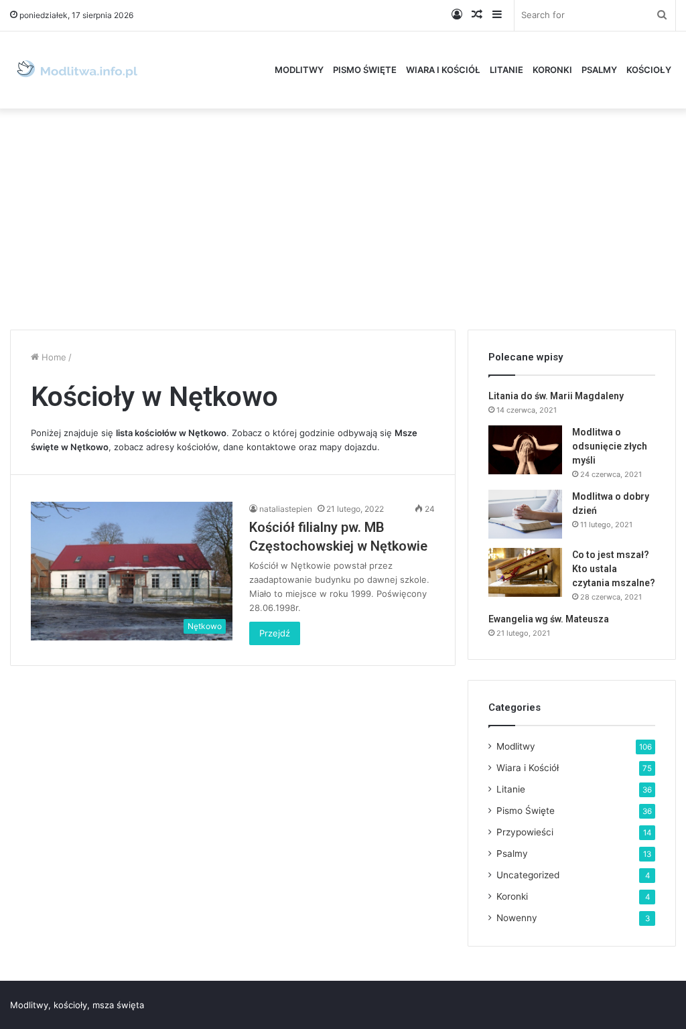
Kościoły (648, 69)
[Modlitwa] (77, 70)
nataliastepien (285, 509)
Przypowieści (524, 832)
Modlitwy (299, 69)
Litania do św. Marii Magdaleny (556, 396)
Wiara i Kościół (443, 69)
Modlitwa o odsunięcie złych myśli (609, 446)
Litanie (506, 69)
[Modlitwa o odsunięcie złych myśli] (525, 449)
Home (52, 357)
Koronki (552, 69)
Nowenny (516, 917)
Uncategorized (527, 875)
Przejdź (274, 633)
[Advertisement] (343, 216)
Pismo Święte (365, 69)
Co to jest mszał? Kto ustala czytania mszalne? (613, 568)
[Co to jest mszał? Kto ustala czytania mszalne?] (525, 572)
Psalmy (599, 69)
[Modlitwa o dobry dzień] (525, 514)
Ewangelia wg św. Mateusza (548, 619)
